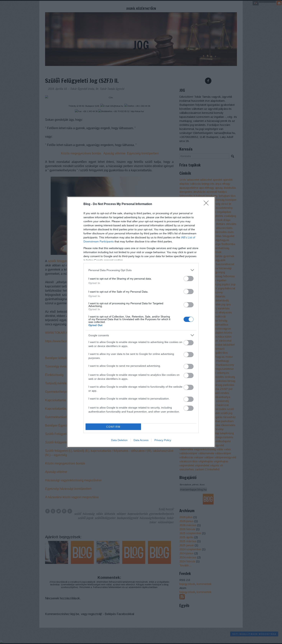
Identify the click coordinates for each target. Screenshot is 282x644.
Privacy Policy (162, 440)
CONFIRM (113, 426)
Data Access (141, 440)
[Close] (207, 204)
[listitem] (141, 270)
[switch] (189, 278)
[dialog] (141, 322)
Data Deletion (119, 440)
